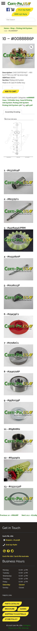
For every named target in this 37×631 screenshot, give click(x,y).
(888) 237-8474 (20, 14)
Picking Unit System (24, 28)
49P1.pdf (29, 105)
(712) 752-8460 (24, 10)
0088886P (30, 98)
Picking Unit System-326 (12, 105)
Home (6, 28)
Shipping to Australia (15, 614)
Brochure (9, 609)
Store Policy (11, 619)
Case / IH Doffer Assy (10, 100)
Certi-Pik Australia (21, 556)
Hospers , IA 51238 (12, 540)
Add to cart (10, 91)
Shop (12, 28)
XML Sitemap (23, 628)
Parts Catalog (12, 604)
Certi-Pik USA (7, 556)
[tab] (12, 112)
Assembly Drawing (12, 112)
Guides (23, 609)
